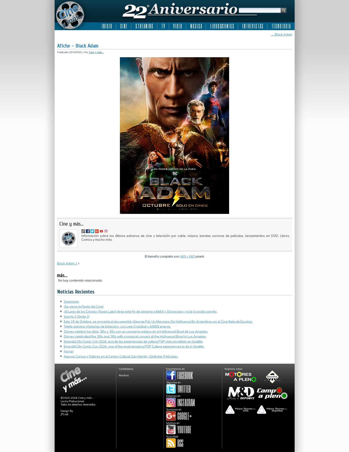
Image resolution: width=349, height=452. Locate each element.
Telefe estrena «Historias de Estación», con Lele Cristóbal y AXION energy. (117, 326)
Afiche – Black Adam (77, 46)
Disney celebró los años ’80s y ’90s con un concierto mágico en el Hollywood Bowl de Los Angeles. (136, 331)
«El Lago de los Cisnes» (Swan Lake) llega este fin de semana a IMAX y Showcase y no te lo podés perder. (140, 311)
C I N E (123, 26)
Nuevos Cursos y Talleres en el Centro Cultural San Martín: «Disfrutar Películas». (121, 356)
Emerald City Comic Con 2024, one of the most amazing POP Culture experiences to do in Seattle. (134, 346)
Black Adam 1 (67, 263)
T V (163, 26)
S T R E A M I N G (144, 26)
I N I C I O (107, 26)
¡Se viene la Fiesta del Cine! (84, 306)
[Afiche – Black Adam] (174, 213)
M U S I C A (196, 26)
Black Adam (281, 34)
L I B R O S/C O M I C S (222, 26)
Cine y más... (96, 52)
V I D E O (177, 26)
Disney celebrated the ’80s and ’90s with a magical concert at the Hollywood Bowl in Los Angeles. (135, 336)
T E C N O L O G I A (281, 26)
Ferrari (69, 351)
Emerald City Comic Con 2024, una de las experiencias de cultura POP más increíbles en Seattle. (133, 341)
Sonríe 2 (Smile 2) (77, 316)
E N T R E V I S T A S (252, 26)
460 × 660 (187, 256)
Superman (71, 301)
